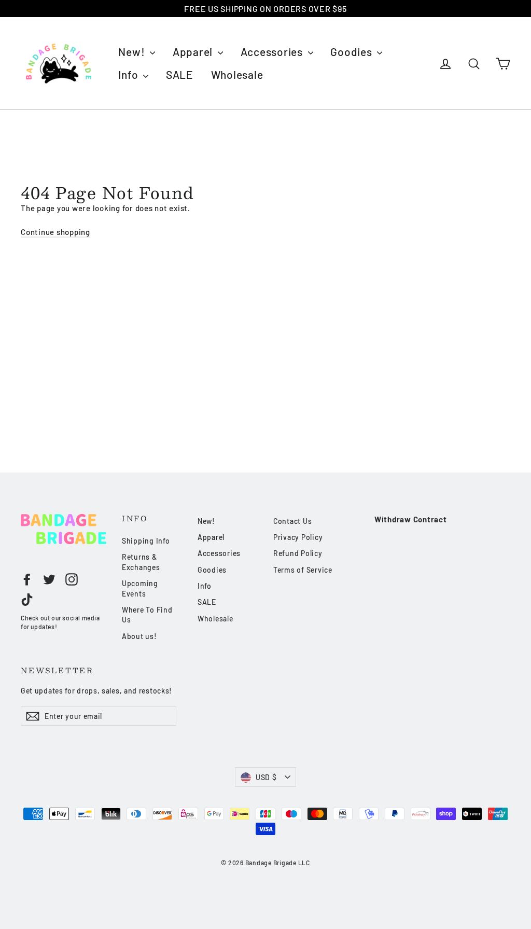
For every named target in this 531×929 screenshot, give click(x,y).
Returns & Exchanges (141, 562)
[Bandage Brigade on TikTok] (27, 599)
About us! (139, 636)
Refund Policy (298, 553)
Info (129, 74)
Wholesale (237, 74)
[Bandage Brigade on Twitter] (49, 579)
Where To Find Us (147, 615)
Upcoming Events (140, 588)
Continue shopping (55, 232)
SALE (179, 74)
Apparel (194, 51)
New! (132, 51)
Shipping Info (146, 540)
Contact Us (292, 521)
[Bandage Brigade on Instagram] (71, 579)
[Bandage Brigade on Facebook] (27, 579)
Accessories (273, 51)
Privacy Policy (298, 537)
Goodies (352, 51)
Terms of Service (302, 569)
